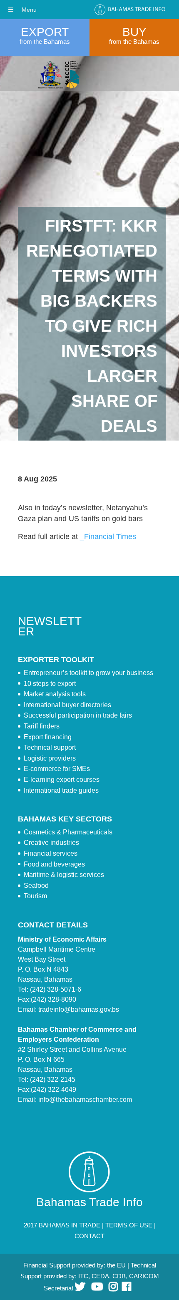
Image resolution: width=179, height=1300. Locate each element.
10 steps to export (50, 683)
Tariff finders (42, 726)
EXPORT (45, 31)
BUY (134, 31)
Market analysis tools (55, 694)
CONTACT (89, 1236)
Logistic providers (50, 758)
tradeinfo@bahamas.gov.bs (78, 1009)
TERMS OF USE (128, 1225)
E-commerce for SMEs (57, 768)
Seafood (36, 885)
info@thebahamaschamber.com (85, 1099)
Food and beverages (54, 864)
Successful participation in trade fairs (78, 715)
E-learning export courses (61, 779)
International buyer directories (67, 704)
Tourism (35, 895)
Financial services (50, 853)
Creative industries (51, 842)
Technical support (50, 747)
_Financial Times (108, 536)
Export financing (48, 737)
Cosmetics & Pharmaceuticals (68, 832)
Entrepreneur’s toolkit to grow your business (88, 672)
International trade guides (61, 790)
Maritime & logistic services (64, 874)
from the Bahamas (45, 41)
